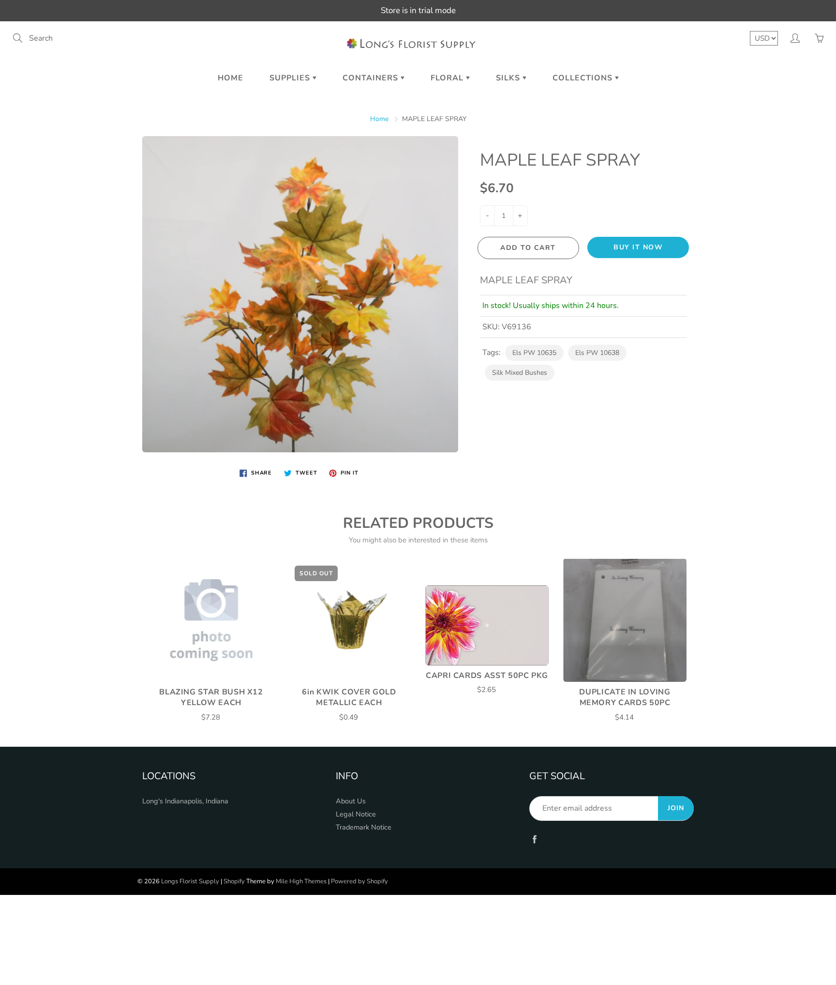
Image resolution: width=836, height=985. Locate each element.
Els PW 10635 (534, 352)
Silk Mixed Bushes (519, 372)
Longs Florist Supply (190, 881)
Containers (372, 78)
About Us (351, 801)
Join (676, 808)
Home (230, 78)
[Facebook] (534, 839)
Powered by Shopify (359, 881)
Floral (448, 78)
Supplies (291, 78)
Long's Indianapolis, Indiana (185, 801)
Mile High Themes (301, 881)
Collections (583, 78)
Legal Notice (356, 814)
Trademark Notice (363, 827)
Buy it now (638, 247)
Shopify (234, 881)
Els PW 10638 (597, 352)
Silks (509, 78)
